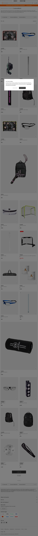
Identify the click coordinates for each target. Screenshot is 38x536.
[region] (19, 85)
